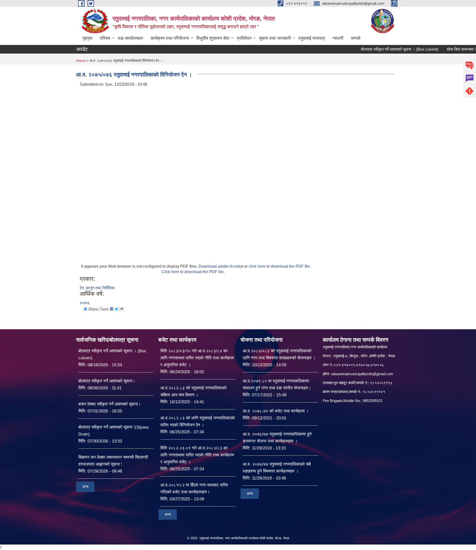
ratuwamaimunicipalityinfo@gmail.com (362, 374)
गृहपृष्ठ (87, 38)
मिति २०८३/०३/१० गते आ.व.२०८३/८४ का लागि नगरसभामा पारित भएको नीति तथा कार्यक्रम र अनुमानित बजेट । (197, 358)
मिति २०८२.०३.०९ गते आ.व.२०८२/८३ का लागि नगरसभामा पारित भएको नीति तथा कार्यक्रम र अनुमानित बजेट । (197, 455)
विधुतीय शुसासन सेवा (212, 38)
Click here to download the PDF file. (193, 272)
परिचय (105, 38)
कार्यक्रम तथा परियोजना (169, 38)
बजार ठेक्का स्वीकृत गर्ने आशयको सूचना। (109, 404)
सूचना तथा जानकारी (275, 38)
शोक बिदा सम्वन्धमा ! (448, 49)
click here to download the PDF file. (280, 266)
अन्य (85, 486)
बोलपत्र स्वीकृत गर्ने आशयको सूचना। (106, 381)
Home (81, 61)
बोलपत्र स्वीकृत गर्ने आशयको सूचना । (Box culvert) (386, 49)
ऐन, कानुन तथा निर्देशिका (97, 288)
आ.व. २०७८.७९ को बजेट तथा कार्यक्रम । (276, 411)
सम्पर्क (355, 38)
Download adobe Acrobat (221, 266)
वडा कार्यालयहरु (130, 38)
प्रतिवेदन (244, 38)
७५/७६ (85, 303)
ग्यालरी (338, 38)
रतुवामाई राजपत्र (311, 38)
